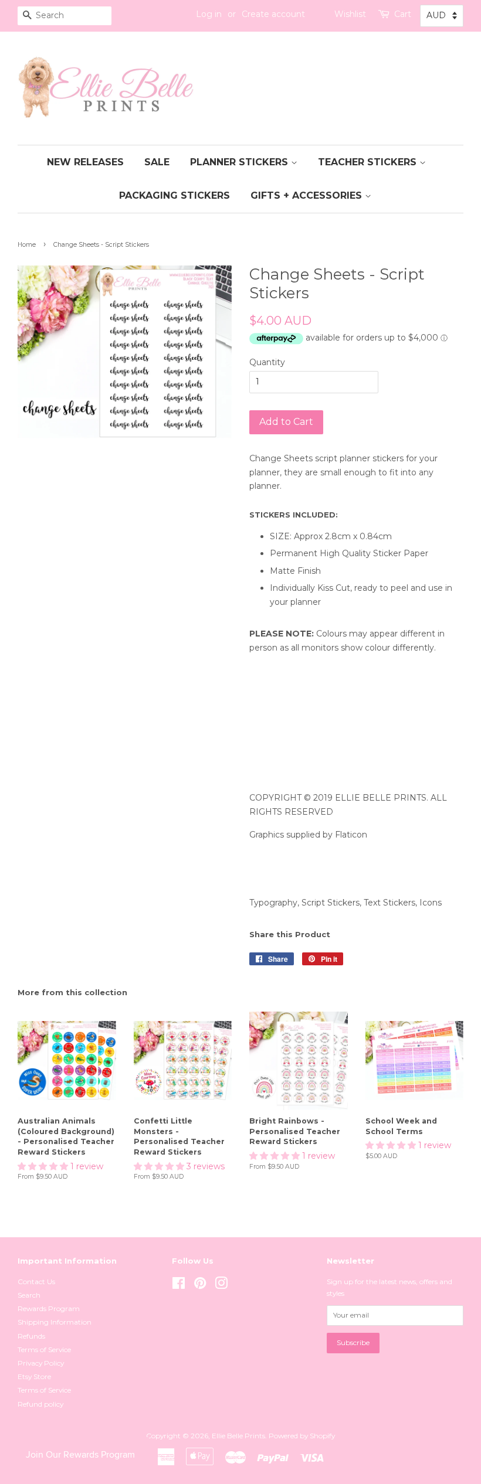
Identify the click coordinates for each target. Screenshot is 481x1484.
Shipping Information (55, 1322)
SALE (157, 162)
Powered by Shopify (302, 1435)
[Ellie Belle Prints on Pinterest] (200, 1285)
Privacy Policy (41, 1363)
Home (27, 245)
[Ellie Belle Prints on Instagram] (221, 1285)
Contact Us (36, 1281)
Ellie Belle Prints (238, 1435)
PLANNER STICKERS (240, 162)
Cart (402, 14)
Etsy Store (34, 1376)
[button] (44, 1166)
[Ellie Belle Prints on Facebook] (178, 1285)
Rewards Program (49, 1308)
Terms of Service (44, 1349)
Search (29, 1295)
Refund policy (40, 1404)
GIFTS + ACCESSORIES (307, 195)
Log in (209, 14)
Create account (273, 14)
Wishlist (350, 14)
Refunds (31, 1336)
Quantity (267, 362)
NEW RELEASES (85, 162)
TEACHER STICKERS (368, 162)
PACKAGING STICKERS (174, 195)
